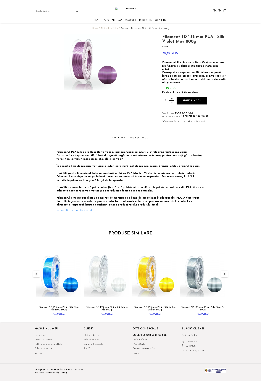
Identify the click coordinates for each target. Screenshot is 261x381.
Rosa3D (165, 47)
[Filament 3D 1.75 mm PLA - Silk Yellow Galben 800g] (154, 274)
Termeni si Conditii (43, 340)
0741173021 (190, 346)
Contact (38, 353)
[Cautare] (77, 11)
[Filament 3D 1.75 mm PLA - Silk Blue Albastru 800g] (58, 274)
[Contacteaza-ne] (214, 11)
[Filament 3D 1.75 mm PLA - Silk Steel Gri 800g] (202, 274)
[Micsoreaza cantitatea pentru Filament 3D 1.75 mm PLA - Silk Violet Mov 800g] (171, 102)
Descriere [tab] (118, 138)
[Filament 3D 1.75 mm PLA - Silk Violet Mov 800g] (92, 62)
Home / (96, 28)
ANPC (87, 348)
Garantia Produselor (94, 344)
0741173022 (191, 342)
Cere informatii (197, 121)
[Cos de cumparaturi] (224, 11)
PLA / (104, 28)
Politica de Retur (92, 340)
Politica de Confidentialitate (48, 344)
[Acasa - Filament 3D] (130, 11)
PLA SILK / (114, 28)
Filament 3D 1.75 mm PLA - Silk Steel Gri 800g (202, 308)
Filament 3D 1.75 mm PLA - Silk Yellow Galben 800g (155, 308)
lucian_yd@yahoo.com (196, 350)
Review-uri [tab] (139, 138)
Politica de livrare (43, 348)
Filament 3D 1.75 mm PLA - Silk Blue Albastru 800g (59, 308)
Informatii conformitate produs (75, 210)
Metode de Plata (92, 335)
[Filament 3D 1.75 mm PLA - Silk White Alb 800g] (106, 274)
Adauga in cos (192, 100)
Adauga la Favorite (174, 121)
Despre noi (161, 20)
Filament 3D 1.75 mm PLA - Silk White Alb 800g (107, 308)
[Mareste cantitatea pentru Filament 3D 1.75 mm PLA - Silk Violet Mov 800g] (171, 99)
